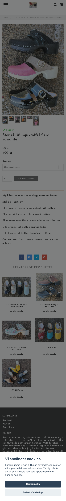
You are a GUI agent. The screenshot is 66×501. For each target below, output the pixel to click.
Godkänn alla (33, 484)
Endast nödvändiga (33, 492)
